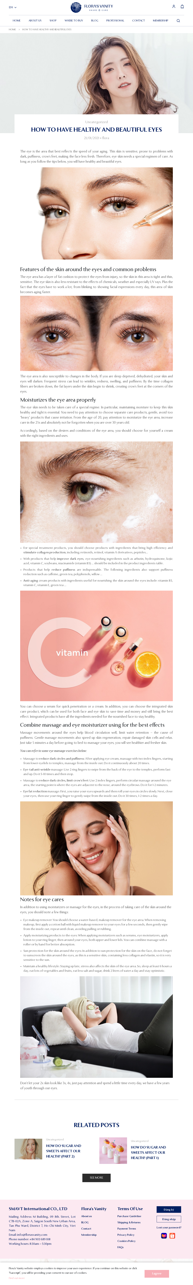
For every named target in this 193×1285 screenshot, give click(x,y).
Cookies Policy (126, 1241)
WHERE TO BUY (74, 20)
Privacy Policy (125, 1235)
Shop (53, 20)
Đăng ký (169, 1209)
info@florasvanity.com (32, 1234)
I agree (157, 1273)
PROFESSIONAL (115, 20)
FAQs (120, 1247)
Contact (138, 20)
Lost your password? (169, 1227)
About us (35, 20)
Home (17, 20)
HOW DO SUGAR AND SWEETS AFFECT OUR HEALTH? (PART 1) (148, 1153)
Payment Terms (126, 1228)
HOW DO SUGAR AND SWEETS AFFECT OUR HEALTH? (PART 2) (63, 1151)
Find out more (17, 1278)
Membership (160, 20)
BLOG (94, 20)
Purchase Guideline (129, 1216)
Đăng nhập (169, 1219)
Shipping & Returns (128, 1222)
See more (96, 1178)
